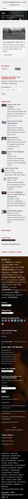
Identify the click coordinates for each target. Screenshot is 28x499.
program (9, 284)
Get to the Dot (8, 477)
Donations (16, 456)
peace (16, 282)
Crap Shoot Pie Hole (11, 168)
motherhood (22, 280)
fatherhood (18, 269)
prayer (4, 284)
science (5, 287)
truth (16, 292)
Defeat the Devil (12, 178)
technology (15, 290)
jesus (20, 274)
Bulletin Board (8, 460)
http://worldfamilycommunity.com (9, 354)
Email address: (6, 87)
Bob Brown (4, 336)
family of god (8, 269)
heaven (4, 275)
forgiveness (5, 272)
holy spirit (10, 275)
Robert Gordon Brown (6, 333)
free (11, 272)
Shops (20, 468)
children (8, 262)
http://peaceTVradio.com (7, 363)
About (21, 475)
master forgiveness (13, 279)
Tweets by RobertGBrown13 (10, 244)
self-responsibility (13, 287)
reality (15, 284)
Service (5, 458)
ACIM (3, 262)
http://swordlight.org (6, 350)
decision (5, 267)
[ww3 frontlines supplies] (4, 211)
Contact (5, 453)
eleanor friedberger (14, 267)
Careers (14, 458)
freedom (15, 272)
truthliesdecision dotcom (7, 444)
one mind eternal (8, 282)
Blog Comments (12, 137)
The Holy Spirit (9, 292)
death (16, 264)
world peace (13, 297)
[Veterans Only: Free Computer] (4, 105)
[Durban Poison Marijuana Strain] (4, 152)
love (19, 277)
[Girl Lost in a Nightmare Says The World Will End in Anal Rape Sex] (4, 192)
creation (11, 264)
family (22, 267)
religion (19, 284)
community (4, 264)
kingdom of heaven (9, 277)
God (21, 272)
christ (13, 262)
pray (24, 282)
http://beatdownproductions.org (8, 361)
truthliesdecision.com (12, 489)
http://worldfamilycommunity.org (8, 356)
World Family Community (7, 440)
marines (5, 279)
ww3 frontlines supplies (14, 211)
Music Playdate (8, 468)
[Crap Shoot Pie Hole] (2, 170)
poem (20, 282)
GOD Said (13, 475)
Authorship (19, 465)
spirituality (6, 289)
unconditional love (8, 295)
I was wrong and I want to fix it (14, 42)
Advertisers (7, 465)
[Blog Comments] (4, 138)
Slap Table (13, 463)
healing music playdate (6, 437)
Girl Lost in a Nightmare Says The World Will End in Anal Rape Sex (16, 194)
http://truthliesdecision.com (7, 352)
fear (22, 269)
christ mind (18, 262)
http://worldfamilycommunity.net (8, 359)
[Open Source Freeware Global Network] (4, 122)
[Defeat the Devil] (4, 178)
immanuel (16, 274)
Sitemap (5, 470)
